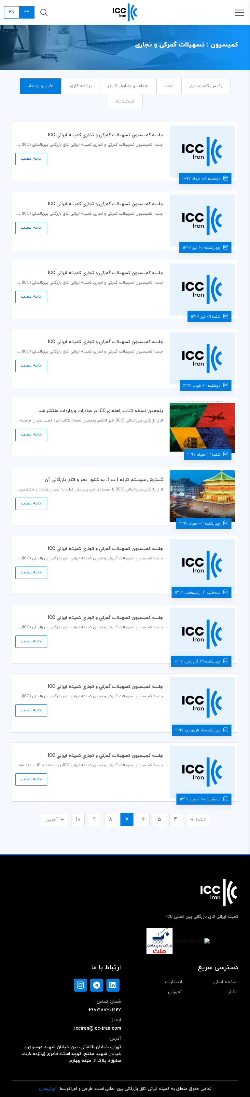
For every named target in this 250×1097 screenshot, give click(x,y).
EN (11, 12)
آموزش (175, 992)
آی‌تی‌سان (48, 1089)
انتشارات (173, 982)
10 (78, 819)
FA (26, 12)
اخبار (232, 992)
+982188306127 (104, 1010)
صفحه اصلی (225, 982)
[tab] (206, 86)
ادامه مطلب (31, 159)
